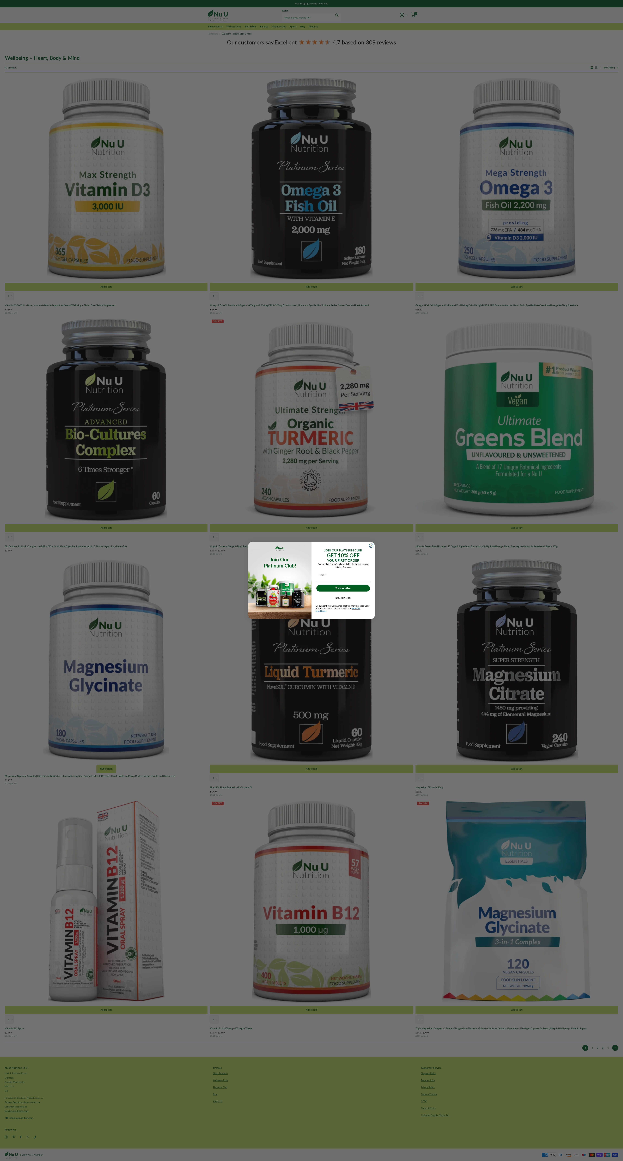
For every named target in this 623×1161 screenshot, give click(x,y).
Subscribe (343, 588)
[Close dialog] (371, 546)
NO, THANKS (343, 598)
